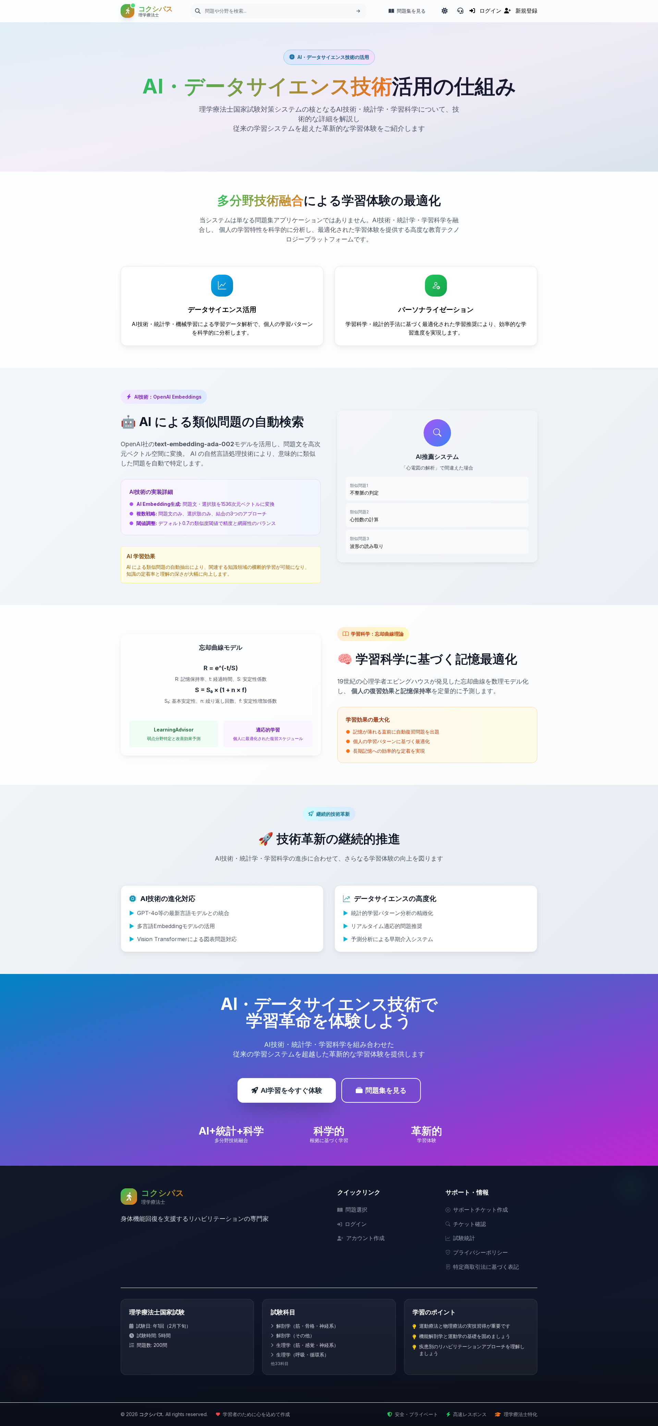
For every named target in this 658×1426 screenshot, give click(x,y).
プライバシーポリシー (480, 1252)
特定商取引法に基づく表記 (486, 1266)
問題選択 (356, 1209)
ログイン (356, 1224)
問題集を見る (385, 1090)
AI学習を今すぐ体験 (291, 1090)
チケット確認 (469, 1224)
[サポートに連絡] (460, 11)
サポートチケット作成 (480, 1209)
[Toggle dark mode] (444, 11)
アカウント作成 (365, 1238)
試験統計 (464, 1238)
